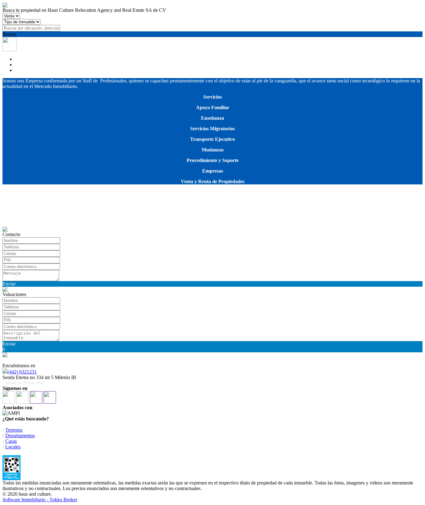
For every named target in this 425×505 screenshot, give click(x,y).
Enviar (9, 283)
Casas (11, 441)
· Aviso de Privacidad (23, 382)
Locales (13, 446)
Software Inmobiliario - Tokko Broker (39, 499)
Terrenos (13, 430)
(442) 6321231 (22, 371)
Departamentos (20, 435)
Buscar (9, 34)
